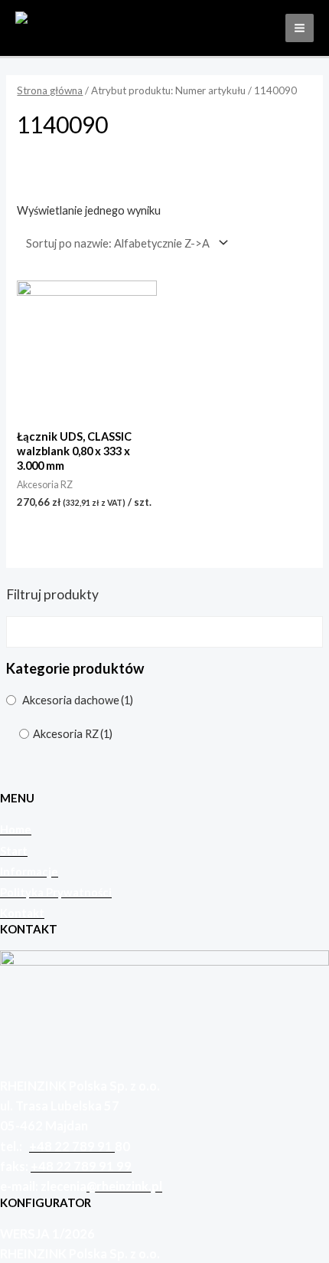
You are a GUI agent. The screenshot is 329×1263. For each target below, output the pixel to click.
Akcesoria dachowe (77, 700)
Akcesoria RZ (72, 733)
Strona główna (50, 90)
